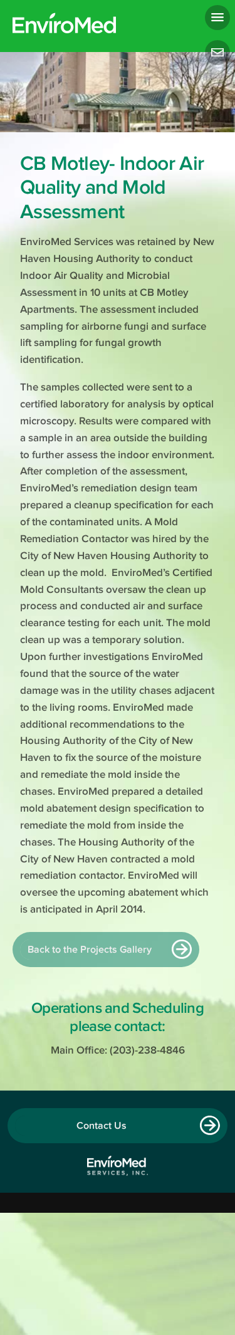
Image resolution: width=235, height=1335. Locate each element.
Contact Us (101, 1126)
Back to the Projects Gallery (90, 950)
